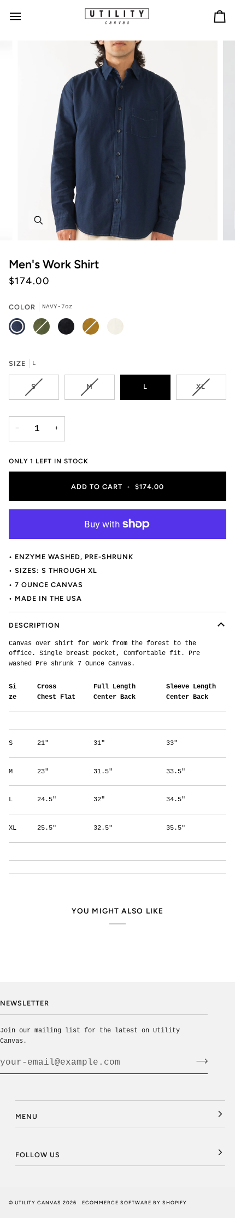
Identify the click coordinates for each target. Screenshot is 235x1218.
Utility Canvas (38, 1202)
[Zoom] (38, 219)
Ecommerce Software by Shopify (134, 1202)
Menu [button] (26, 1116)
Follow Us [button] (37, 1155)
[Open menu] (25, 16)
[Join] (199, 1061)
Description (34, 625)
